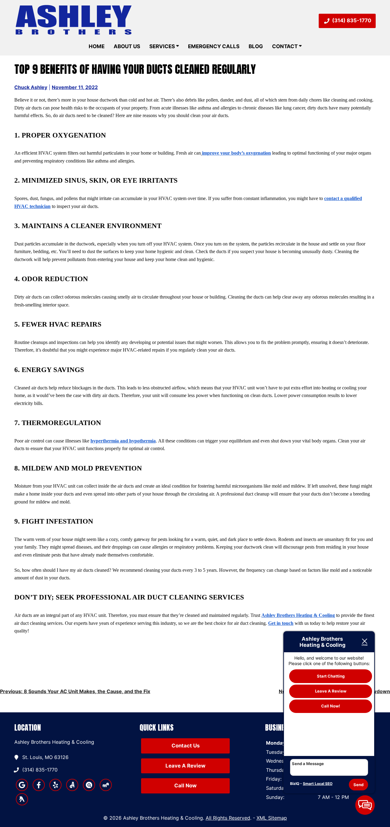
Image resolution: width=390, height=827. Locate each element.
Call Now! (330, 706)
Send (358, 784)
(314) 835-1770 (351, 20)
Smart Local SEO (317, 783)
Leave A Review (185, 766)
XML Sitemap (272, 818)
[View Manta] (89, 789)
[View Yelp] (55, 789)
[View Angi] (72, 789)
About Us (127, 46)
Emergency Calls (213, 46)
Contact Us (186, 746)
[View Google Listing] (22, 789)
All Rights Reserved (228, 818)
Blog (256, 46)
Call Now (185, 785)
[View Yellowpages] (22, 803)
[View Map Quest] (105, 789)
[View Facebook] (38, 789)
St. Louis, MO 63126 (45, 757)
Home (97, 46)
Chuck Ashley (30, 87)
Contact (285, 46)
